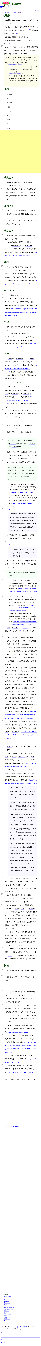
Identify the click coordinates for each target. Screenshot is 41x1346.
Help (2, 1339)
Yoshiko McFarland (11, 302)
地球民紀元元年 (8, 1314)
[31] (2, 409)
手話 (8, 107)
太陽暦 (16, 413)
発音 (20, 235)
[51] (2, 904)
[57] (2, 636)
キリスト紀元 (18, 881)
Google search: (12, 1126)
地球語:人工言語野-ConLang (17, 1055)
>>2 (8, 403)
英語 (14, 37)
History (6, 1321)
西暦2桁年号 (16, 446)
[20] (2, 36)
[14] (2, 424)
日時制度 (13, 378)
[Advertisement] (20, 151)
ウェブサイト (25, 918)
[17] (2, 19)
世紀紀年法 (17, 651)
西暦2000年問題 (30, 678)
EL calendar (7, 1302)
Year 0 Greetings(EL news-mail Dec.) (19, 701)
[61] (2, 720)
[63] (2, 947)
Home (2, 1332)
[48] (2, 543)
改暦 (16, 410)
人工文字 (14, 12)
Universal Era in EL (8, 1309)
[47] (2, 533)
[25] (2, 266)
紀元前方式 (19, 455)
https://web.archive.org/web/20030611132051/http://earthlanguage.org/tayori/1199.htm (21, 735)
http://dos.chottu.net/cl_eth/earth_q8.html (20, 1072)
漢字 (12, 40)
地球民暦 (16, 4)
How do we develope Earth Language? (20, 597)
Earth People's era (8, 1297)
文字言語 (35, 50)
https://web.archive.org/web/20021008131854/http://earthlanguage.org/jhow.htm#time (23, 590)
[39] (2, 997)
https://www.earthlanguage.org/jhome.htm (13, 64)
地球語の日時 (7, 1317)
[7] (2, 241)
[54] (2, 294)
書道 (31, 189)
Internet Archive (12, 905)
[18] (2, 26)
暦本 (25, 413)
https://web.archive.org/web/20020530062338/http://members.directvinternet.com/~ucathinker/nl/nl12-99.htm (21, 715)
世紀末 (26, 560)
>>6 (11, 23)
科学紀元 (26, 440)
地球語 (19, 12)
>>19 (29, 29)
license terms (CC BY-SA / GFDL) (18, 1327)
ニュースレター (26, 627)
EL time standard (8, 1306)
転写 (18, 295)
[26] (2, 325)
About (3, 1336)
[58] (2, 676)
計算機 (23, 688)
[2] (2, 385)
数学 (16, 467)
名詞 (8, 182)
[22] (10, 76)
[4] (2, 752)
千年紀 (29, 641)
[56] (2, 626)
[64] (2, 976)
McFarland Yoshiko (30, 27)
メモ (8, 128)
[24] (2, 234)
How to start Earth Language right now (21, 495)
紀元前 (21, 462)
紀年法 (9, 375)
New (38, 10)
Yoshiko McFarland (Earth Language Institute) (19, 337)
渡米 (10, 30)
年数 (25, 668)
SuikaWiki (4, 12)
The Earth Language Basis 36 (17, 358)
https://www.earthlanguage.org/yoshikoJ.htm (16, 73)
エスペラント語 (16, 977)
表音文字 (9, 102)
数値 (18, 440)
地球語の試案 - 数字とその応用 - (19, 333)
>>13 (10, 428)
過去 (22, 452)
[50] (2, 571)
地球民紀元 (7, 1312)
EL (5, 1299)
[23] (2, 181)
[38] (2, 990)
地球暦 (9, 970)
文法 (23, 182)
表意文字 (15, 50)
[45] (2, 596)
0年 (28, 470)
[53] (2, 297)
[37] (2, 887)
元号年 (17, 915)
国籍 (16, 27)
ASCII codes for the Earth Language (19, 298)
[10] (2, 357)
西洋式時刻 (30, 375)
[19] (10, 67)
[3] (2, 402)
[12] (2, 494)
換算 (6, 885)
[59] (2, 209)
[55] (2, 700)
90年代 (13, 564)
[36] (2, 894)
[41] (2, 1034)
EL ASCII (10, 111)
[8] (2, 269)
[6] (6, 57)
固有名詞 (10, 235)
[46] (2, 612)
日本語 (9, 189)
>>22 (16, 33)
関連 (8, 124)
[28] (2, 508)
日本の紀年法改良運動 (15, 443)
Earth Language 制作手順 (16, 1065)
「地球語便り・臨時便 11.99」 (18, 721)
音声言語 (35, 47)
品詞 (17, 182)
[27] (2, 188)
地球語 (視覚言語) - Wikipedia (18, 1035)
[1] (2, 332)
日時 (8, 119)
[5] (2, 877)
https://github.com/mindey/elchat (18, 1032)
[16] (2, 745)
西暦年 (30, 895)
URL (12, 888)
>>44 (7, 541)
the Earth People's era (9, 1307)
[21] (2, 46)
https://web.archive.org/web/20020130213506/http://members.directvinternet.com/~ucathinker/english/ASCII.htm (21, 312)
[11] (2, 370)
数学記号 (21, 327)
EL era (5, 1304)
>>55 (21, 630)
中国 (26, 189)
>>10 (8, 372)
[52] (2, 931)
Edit (35, 10)
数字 (8, 115)
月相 (31, 413)
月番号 (30, 888)
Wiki (9, 12)
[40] (2, 1024)
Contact (3, 1342)
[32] (2, 431)
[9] (2, 768)
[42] (2, 1054)
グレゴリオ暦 (20, 375)
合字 (8, 220)
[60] (2, 219)
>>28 (15, 428)
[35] (2, 466)
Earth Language (21, 57)
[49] (2, 1004)
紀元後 (12, 462)
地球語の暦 (7, 1318)
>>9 (8, 878)
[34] (2, 460)
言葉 (6, 196)
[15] (2, 439)
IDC (28, 220)
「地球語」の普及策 (16, 580)
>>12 (13, 428)
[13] (2, 483)
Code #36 (13, 613)
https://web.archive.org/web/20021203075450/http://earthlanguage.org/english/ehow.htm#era (23, 607)
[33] (2, 450)
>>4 (8, 949)
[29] (2, 374)
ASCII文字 (10, 295)
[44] (2, 579)
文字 (6, 185)
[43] (2, 1064)
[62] (2, 666)
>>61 (16, 680)
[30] (2, 969)
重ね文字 (9, 98)
